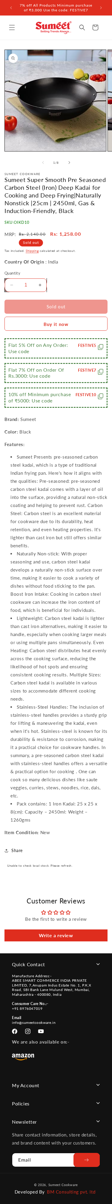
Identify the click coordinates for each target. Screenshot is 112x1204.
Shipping (32, 250)
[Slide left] (43, 162)
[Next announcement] (101, 7)
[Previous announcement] (11, 7)
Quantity (12, 273)
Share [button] (17, 850)
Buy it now (56, 324)
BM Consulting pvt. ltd (71, 1191)
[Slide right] (69, 162)
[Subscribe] (86, 1160)
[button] (12, 27)
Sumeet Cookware (63, 1185)
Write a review (56, 935)
